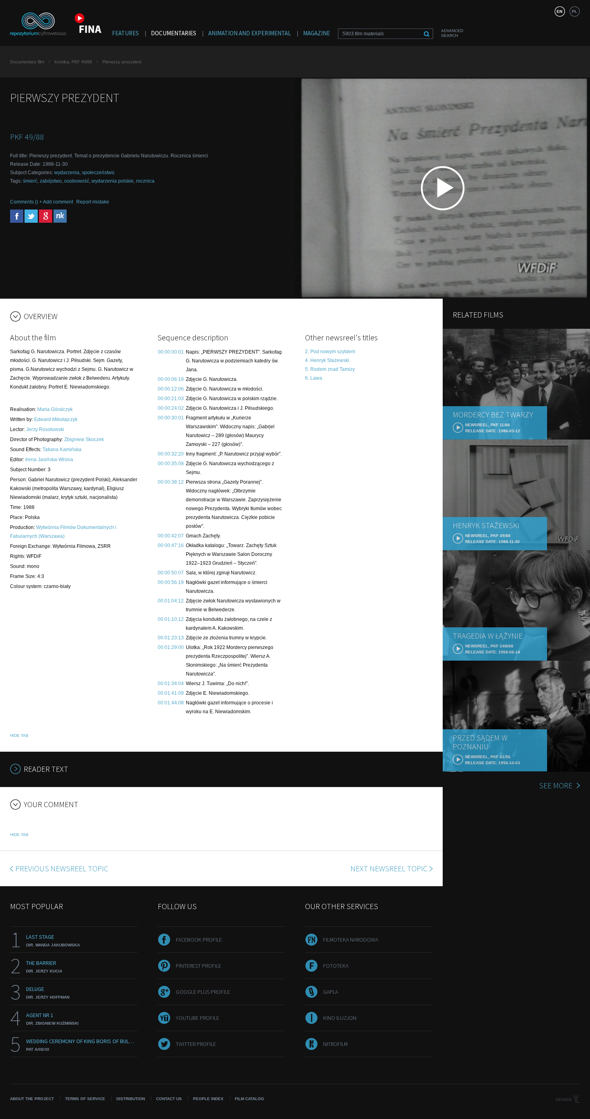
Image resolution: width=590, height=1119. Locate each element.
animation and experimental (249, 33)
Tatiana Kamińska (62, 449)
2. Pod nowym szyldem (330, 351)
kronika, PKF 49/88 (73, 61)
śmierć (30, 181)
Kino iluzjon (339, 1017)
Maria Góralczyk (55, 409)
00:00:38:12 (171, 482)
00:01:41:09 (171, 693)
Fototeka (335, 965)
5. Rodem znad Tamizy (330, 369)
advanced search (452, 33)
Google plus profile (203, 991)
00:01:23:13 (171, 638)
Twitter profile (196, 1044)
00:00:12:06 (171, 389)
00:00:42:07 (171, 536)
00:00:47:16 (171, 545)
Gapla (330, 991)
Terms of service (85, 1099)
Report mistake (92, 202)
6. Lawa (313, 378)
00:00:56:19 (171, 582)
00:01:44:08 (171, 703)
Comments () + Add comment (41, 202)
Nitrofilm (335, 1044)
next (388, 868)
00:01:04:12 (171, 601)
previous (61, 868)
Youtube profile (197, 1017)
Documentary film (27, 61)
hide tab (19, 735)
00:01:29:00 (171, 647)
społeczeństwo (98, 172)
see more (555, 785)
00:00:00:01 (171, 352)
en (559, 11)
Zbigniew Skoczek (84, 439)
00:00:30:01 (171, 418)
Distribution (130, 1099)
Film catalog (249, 1099)
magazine (316, 33)
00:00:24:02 (171, 408)
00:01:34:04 (171, 683)
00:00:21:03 (171, 398)
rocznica (145, 181)
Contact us (169, 1099)
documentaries (173, 33)
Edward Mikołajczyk (55, 419)
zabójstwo (51, 181)
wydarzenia (66, 172)
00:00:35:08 (171, 463)
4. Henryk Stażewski (327, 360)
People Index (208, 1099)
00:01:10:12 (171, 619)
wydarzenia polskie (113, 181)
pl (574, 11)
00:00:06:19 (171, 379)
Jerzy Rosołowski (45, 429)
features (125, 33)
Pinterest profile (198, 965)
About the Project (32, 1099)
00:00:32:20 (171, 454)
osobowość (76, 181)
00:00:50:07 (171, 573)
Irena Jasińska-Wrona (49, 459)
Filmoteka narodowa (350, 939)
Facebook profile (199, 939)
